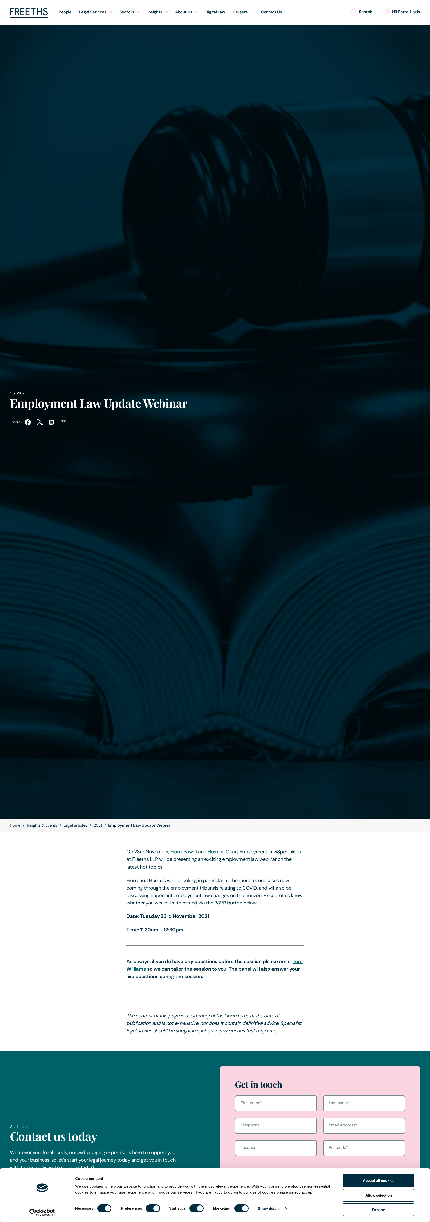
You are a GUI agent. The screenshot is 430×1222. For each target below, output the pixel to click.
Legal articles (75, 825)
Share (16, 422)
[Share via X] (40, 422)
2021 (98, 825)
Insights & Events (42, 825)
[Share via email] (64, 422)
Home (15, 825)
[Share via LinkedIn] (52, 422)
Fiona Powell (183, 852)
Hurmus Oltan (222, 852)
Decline (378, 1210)
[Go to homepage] (29, 16)
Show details (269, 1208)
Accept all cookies (378, 1180)
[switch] (153, 1208)
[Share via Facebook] (28, 422)
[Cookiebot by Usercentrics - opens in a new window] (42, 1212)
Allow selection (378, 1195)
